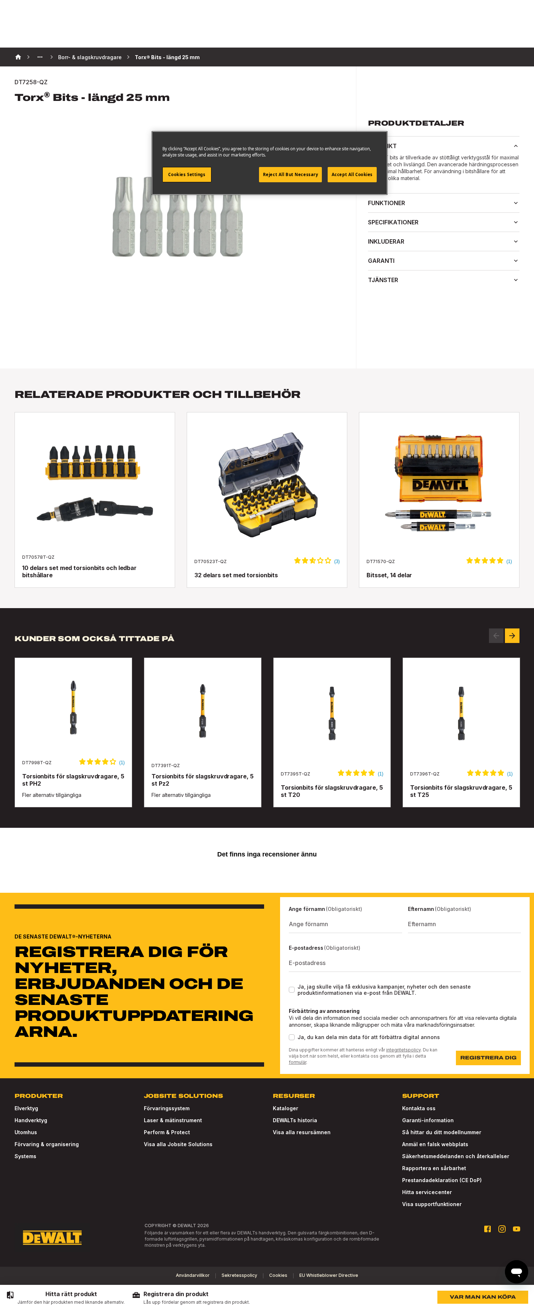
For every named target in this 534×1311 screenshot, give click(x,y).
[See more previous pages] (40, 57)
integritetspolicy (403, 1050)
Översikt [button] (382, 146)
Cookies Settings (186, 174)
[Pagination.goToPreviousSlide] (496, 635)
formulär (297, 1062)
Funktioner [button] (386, 203)
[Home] (18, 57)
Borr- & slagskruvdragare (90, 57)
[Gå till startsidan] (52, 1237)
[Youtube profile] (516, 1229)
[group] (65, 1298)
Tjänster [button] (383, 280)
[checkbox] (292, 990)
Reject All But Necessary (290, 174)
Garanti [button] (381, 260)
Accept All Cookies (352, 174)
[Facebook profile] (487, 1229)
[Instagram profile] (502, 1229)
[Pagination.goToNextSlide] (512, 635)
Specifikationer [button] (393, 222)
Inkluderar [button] (386, 241)
